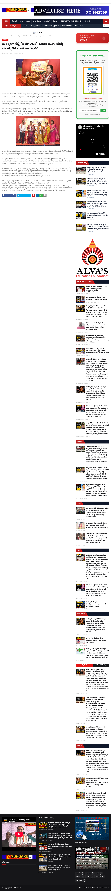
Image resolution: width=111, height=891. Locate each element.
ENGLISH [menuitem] (87, 21)
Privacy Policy (96, 888)
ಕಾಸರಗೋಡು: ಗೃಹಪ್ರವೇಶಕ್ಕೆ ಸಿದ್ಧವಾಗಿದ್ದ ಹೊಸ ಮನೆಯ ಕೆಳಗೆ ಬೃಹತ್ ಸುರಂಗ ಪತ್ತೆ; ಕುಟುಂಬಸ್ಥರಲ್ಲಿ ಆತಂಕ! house (97, 339)
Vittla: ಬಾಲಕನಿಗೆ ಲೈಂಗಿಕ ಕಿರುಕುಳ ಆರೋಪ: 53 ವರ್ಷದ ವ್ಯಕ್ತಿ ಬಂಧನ (96, 298)
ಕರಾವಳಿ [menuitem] (14, 21)
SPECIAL (79, 877)
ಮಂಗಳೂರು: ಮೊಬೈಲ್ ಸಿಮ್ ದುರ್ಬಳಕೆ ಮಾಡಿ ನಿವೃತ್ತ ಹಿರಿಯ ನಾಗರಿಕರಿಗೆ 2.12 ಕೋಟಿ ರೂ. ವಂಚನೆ (97, 204)
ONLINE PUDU (8, 53)
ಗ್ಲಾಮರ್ (84, 665)
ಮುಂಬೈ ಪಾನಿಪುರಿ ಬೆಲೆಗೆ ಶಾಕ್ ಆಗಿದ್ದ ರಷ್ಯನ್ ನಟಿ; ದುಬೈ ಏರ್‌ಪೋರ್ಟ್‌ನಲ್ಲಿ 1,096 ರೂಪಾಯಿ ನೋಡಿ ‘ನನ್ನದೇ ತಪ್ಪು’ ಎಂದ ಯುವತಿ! (97, 782)
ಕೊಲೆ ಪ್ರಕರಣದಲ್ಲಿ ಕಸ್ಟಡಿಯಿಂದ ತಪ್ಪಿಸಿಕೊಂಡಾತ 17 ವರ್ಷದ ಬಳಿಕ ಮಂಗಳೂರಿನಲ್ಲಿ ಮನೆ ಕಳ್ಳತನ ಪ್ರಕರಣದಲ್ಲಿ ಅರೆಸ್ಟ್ (96, 326)
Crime (89, 877)
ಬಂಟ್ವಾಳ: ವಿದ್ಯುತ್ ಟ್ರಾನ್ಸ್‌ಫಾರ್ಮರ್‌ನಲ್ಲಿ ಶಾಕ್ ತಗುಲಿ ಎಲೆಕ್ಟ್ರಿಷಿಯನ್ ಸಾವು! (96, 604)
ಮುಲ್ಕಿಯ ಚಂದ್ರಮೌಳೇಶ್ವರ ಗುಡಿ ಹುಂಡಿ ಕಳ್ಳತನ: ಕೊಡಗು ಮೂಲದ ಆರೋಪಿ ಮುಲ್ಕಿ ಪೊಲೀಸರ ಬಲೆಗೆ (98, 227)
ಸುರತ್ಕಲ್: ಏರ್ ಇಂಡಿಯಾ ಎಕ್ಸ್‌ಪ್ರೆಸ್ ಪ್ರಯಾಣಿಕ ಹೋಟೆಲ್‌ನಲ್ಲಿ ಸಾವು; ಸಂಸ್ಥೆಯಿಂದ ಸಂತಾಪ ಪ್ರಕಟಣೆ (59, 825)
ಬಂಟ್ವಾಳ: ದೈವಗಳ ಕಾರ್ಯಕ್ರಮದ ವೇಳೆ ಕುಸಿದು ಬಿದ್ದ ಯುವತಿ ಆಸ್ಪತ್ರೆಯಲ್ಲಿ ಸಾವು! (96, 289)
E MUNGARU (18, 888)
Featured (99, 877)
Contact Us (87, 888)
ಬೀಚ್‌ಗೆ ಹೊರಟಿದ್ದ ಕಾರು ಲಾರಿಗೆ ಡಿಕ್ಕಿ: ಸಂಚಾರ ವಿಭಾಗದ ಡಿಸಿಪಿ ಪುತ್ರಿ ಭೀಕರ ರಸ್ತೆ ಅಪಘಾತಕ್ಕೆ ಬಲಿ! (59, 857)
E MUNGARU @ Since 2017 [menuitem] (71, 21)
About (80, 888)
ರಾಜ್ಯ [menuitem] (28, 21)
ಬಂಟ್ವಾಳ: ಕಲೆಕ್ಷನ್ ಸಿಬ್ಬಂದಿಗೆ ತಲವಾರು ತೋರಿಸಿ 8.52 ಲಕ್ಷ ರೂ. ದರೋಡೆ (43, 26)
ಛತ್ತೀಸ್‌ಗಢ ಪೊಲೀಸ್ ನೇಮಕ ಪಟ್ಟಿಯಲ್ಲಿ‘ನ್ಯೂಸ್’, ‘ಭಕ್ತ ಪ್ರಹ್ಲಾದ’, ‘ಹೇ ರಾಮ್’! (96, 640)
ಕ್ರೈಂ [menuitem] (21, 21)
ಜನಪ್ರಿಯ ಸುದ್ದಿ (100, 665)
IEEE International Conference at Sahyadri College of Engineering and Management (59, 868)
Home (4, 36)
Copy (103, 110)
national (89, 873)
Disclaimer (105, 888)
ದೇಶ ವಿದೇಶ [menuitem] (37, 21)
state (99, 873)
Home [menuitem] (6, 21)
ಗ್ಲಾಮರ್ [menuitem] (47, 21)
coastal (9, 36)
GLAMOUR (80, 880)
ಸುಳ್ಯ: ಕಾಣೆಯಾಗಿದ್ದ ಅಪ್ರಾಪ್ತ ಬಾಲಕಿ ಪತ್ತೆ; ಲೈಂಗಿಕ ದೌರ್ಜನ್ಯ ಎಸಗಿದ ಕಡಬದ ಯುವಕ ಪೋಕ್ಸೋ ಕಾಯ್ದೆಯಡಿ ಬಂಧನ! (60, 836)
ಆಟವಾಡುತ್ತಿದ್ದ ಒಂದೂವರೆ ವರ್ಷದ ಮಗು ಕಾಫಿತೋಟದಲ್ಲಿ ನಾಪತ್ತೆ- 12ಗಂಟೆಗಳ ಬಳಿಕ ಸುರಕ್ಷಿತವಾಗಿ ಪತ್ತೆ (97, 525)
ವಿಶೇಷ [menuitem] (55, 21)
